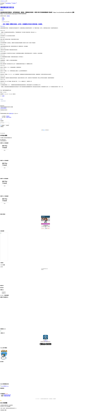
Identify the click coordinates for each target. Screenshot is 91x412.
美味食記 (7, 116)
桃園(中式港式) (8, 117)
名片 (3, 20)
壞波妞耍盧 (1, 99)
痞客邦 (10, 113)
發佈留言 (2, 126)
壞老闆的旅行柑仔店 (7, 7)
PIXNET (38, 398)
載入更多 (2, 120)
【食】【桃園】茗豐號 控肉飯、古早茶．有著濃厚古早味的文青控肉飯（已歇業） (22, 24)
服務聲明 (54, 398)
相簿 (3, 17)
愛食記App (46, 340)
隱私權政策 (50, 398)
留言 (12, 113)
